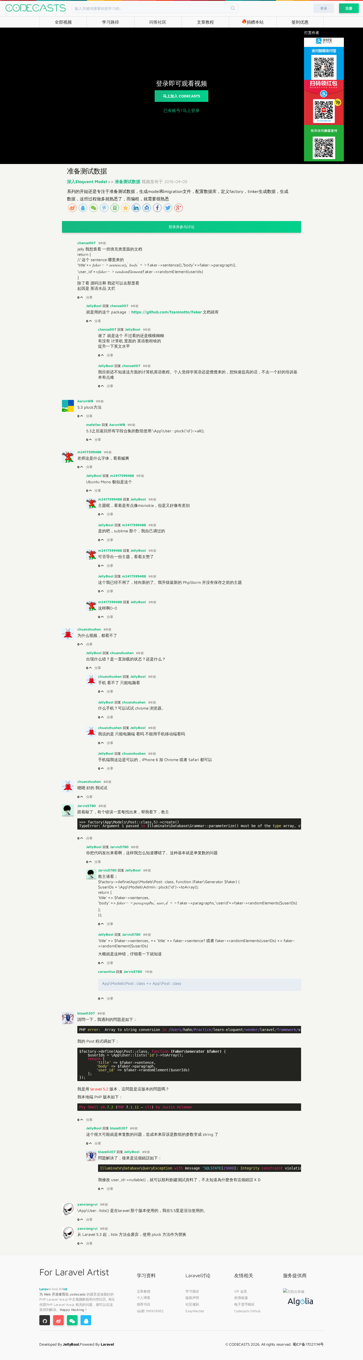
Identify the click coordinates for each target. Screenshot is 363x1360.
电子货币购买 (244, 1304)
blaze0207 (86, 1013)
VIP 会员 (240, 1291)
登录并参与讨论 (181, 226)
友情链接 (241, 1298)
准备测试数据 (127, 181)
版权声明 (192, 1298)
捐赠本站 (255, 22)
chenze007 (87, 243)
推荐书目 (143, 1304)
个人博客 (143, 1298)
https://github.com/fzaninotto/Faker (166, 312)
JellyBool (94, 306)
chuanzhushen (89, 629)
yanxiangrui (88, 1204)
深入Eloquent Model (87, 181)
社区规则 (192, 1304)
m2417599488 (89, 452)
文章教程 (205, 22)
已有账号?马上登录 (181, 110)
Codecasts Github (247, 1311)
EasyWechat (194, 1311)
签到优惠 (300, 22)
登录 (323, 8)
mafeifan (94, 424)
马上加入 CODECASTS (181, 96)
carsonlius (107, 971)
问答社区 (157, 22)
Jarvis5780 (87, 806)
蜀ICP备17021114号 (308, 1344)
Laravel (53, 1299)
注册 (348, 8)
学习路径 (110, 22)
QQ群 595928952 (150, 1311)
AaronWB (85, 401)
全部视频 (63, 22)
